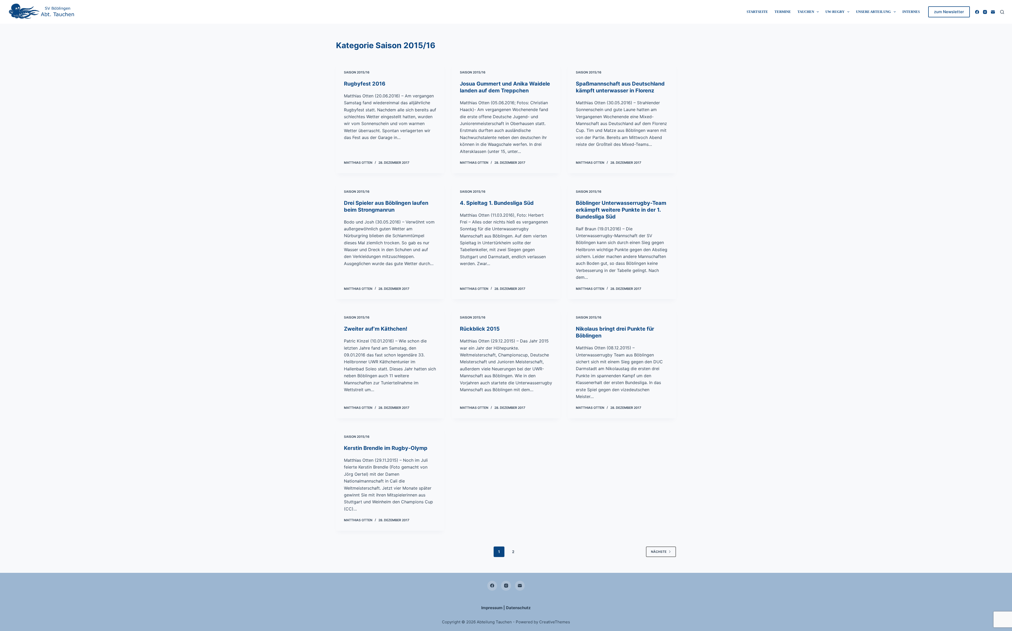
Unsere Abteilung (873, 12)
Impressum (492, 607)
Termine (783, 12)
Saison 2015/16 (356, 72)
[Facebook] (977, 12)
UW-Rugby (834, 12)
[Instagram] (985, 12)
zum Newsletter (949, 11)
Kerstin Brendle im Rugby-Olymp (385, 448)
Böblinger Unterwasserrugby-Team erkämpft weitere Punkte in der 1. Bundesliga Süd (621, 210)
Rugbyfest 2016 (364, 84)
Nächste (658, 552)
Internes (911, 12)
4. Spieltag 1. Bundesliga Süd (497, 203)
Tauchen (805, 12)
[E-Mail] (993, 12)
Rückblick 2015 (480, 329)
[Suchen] (1002, 12)
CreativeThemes (554, 621)
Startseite (757, 12)
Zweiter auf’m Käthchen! (375, 329)
